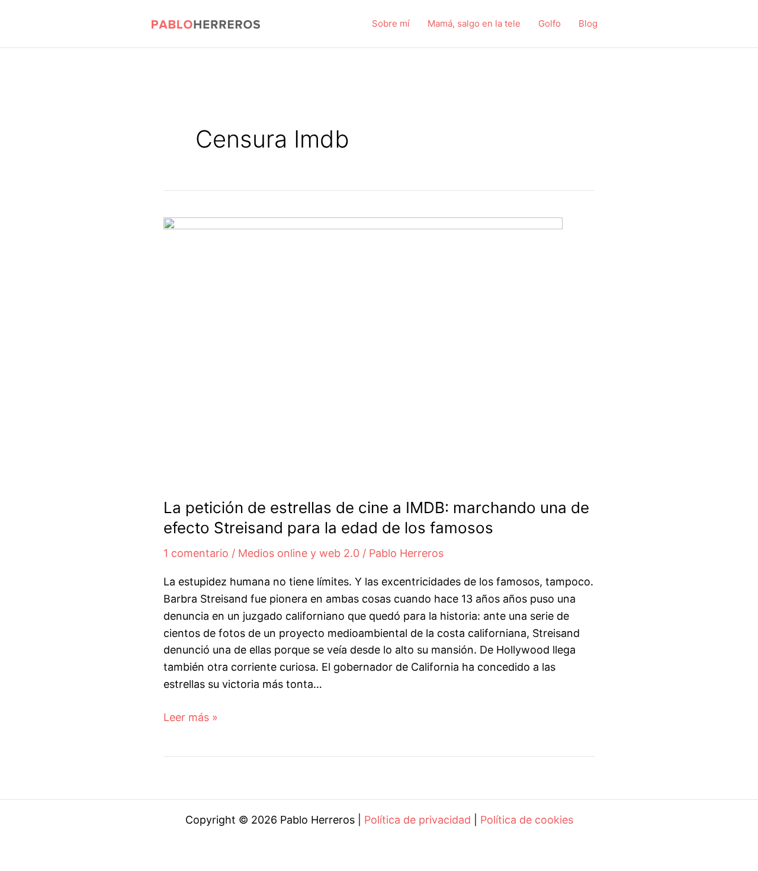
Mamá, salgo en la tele (474, 23)
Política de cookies (526, 820)
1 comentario (196, 553)
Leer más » (190, 718)
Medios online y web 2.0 (298, 553)
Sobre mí (391, 23)
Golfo (549, 23)
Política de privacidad (417, 820)
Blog (588, 23)
